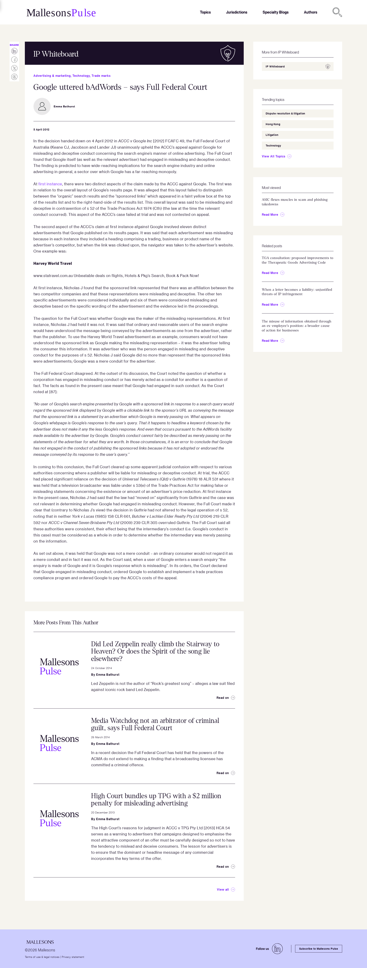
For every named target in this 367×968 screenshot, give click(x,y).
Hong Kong (273, 124)
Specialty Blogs (276, 12)
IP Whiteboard (275, 66)
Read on (223, 698)
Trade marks (101, 76)
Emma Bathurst (107, 674)
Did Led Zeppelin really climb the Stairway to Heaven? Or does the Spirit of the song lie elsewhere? (155, 651)
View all (223, 889)
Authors (310, 12)
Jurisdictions (236, 12)
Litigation (272, 135)
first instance (50, 183)
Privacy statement (73, 956)
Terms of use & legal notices (42, 956)
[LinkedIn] (277, 948)
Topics (205, 12)
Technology (81, 76)
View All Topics (273, 156)
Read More (270, 214)
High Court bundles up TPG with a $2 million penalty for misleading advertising (156, 799)
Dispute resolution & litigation (285, 113)
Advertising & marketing (52, 76)
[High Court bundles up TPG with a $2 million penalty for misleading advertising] (59, 818)
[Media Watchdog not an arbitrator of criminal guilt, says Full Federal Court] (59, 743)
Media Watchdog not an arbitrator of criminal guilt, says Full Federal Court (155, 724)
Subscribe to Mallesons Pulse (318, 948)
